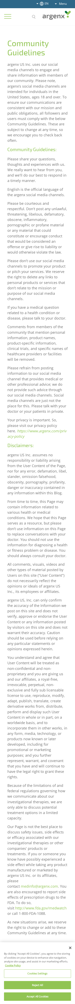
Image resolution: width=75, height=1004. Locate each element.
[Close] (70, 947)
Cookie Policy (13, 965)
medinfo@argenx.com (39, 886)
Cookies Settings (37, 973)
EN (46, 3)
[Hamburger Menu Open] (7, 16)
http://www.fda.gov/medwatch (41, 908)
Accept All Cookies (37, 996)
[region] (37, 973)
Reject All (37, 985)
